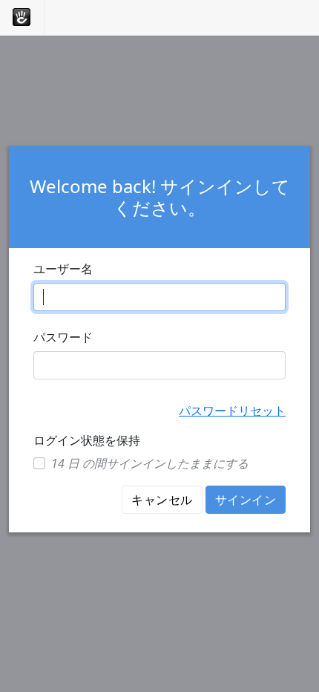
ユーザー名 (63, 269)
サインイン (245, 500)
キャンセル (161, 500)
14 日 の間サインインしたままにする (150, 463)
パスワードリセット (232, 410)
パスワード (63, 337)
